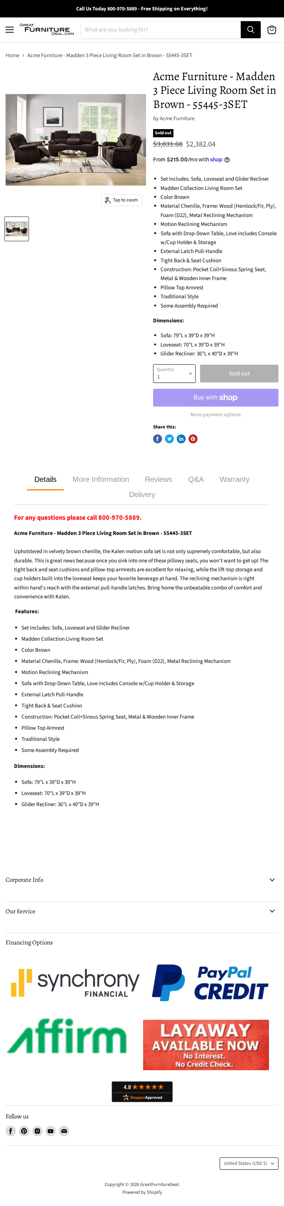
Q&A (196, 479)
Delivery (142, 494)
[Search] (251, 29)
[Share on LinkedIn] (181, 438)
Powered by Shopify (142, 1192)
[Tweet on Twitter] (169, 438)
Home (12, 55)
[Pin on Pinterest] (193, 438)
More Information (100, 479)
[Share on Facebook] (157, 438)
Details (45, 479)
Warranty (235, 479)
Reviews (158, 479)
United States (245, 1163)
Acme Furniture (177, 118)
